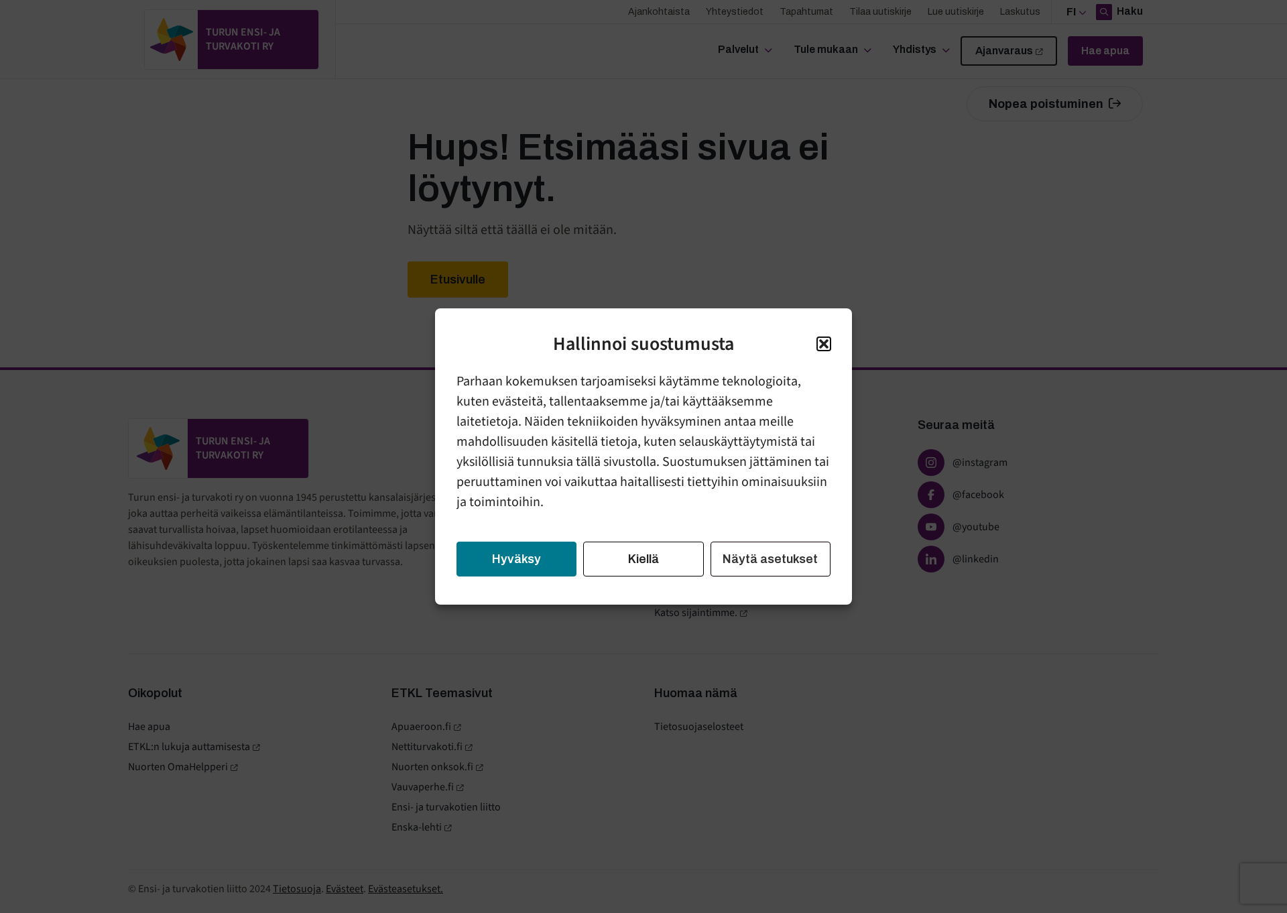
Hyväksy (516, 559)
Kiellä (643, 559)
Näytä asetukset (770, 559)
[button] (824, 344)
